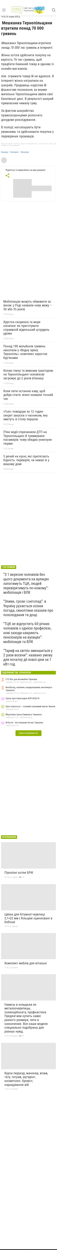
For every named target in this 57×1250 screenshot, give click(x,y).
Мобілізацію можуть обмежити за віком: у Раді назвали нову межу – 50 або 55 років (27, 305)
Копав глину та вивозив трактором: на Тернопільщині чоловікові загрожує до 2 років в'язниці (28, 374)
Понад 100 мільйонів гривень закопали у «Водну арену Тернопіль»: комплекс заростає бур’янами (25, 352)
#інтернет (14, 152)
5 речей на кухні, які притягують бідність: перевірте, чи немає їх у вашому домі (26, 460)
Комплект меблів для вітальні (25, 963)
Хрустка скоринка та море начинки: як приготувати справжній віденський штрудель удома (26, 328)
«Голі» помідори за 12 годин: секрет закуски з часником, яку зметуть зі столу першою (25, 415)
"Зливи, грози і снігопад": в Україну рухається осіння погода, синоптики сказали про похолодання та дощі (28, 608)
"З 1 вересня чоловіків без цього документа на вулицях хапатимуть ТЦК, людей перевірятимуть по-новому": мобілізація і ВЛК (26, 583)
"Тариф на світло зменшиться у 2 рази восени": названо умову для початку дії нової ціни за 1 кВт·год (28, 657)
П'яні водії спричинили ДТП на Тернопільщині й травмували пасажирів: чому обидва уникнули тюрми (27, 437)
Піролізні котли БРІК (18, 873)
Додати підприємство (28, 733)
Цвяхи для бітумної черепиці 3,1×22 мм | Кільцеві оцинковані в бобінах (28, 918)
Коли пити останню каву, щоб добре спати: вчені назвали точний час (28, 395)
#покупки (25, 152)
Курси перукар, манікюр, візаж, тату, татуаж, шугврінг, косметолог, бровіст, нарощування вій (26, 1079)
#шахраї (5, 152)
